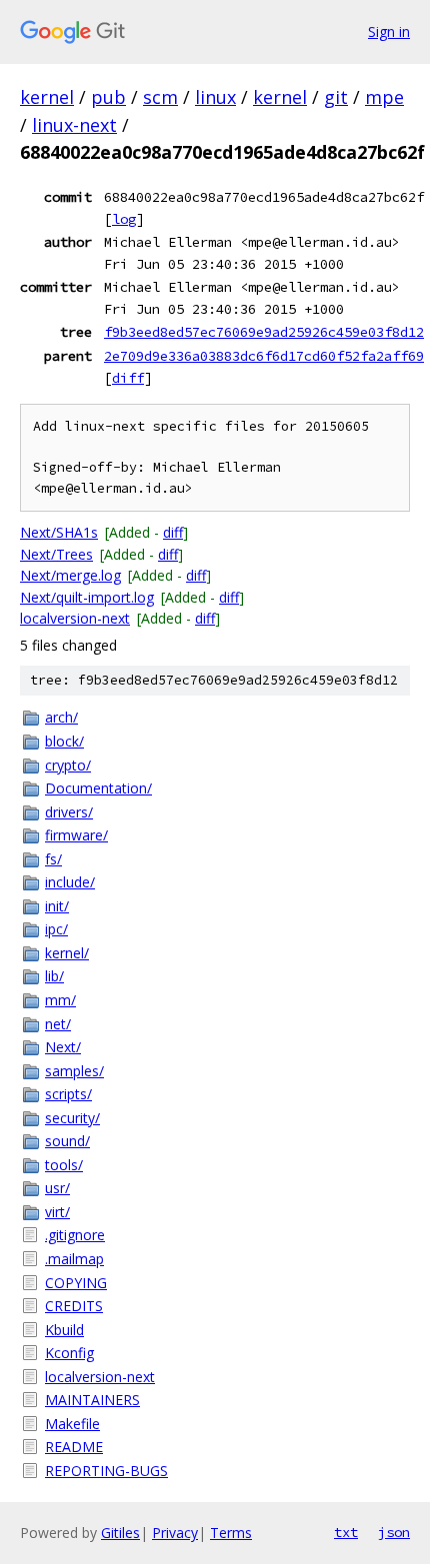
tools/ (64, 1164)
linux (215, 97)
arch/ (61, 717)
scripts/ (68, 1093)
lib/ (54, 975)
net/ (58, 1023)
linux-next (74, 125)
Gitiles (120, 1532)
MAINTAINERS (92, 1399)
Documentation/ (98, 788)
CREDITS (74, 1305)
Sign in (389, 31)
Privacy (175, 1532)
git (336, 97)
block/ (64, 741)
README (74, 1446)
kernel (47, 97)
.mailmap (74, 1258)
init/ (57, 905)
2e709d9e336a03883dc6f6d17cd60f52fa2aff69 (264, 356)
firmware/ (76, 834)
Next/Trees (56, 554)
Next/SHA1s (59, 532)
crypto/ (68, 765)
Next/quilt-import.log (87, 597)
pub (108, 97)
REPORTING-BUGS (106, 1470)
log (124, 219)
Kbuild (64, 1329)
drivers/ (69, 811)
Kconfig (69, 1352)
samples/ (74, 1070)
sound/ (67, 1140)
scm (160, 97)
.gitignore (75, 1234)
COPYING (76, 1282)
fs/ (53, 858)
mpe (384, 97)
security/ (72, 1117)
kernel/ (67, 952)
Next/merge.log (70, 575)
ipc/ (56, 928)
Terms (231, 1532)
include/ (70, 881)
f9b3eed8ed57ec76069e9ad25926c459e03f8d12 (264, 332)
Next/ (63, 1046)
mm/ (60, 999)
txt (346, 1532)
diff (128, 378)
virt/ (57, 1211)
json (394, 1532)
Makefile (72, 1423)
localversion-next (75, 618)
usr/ (57, 1187)
